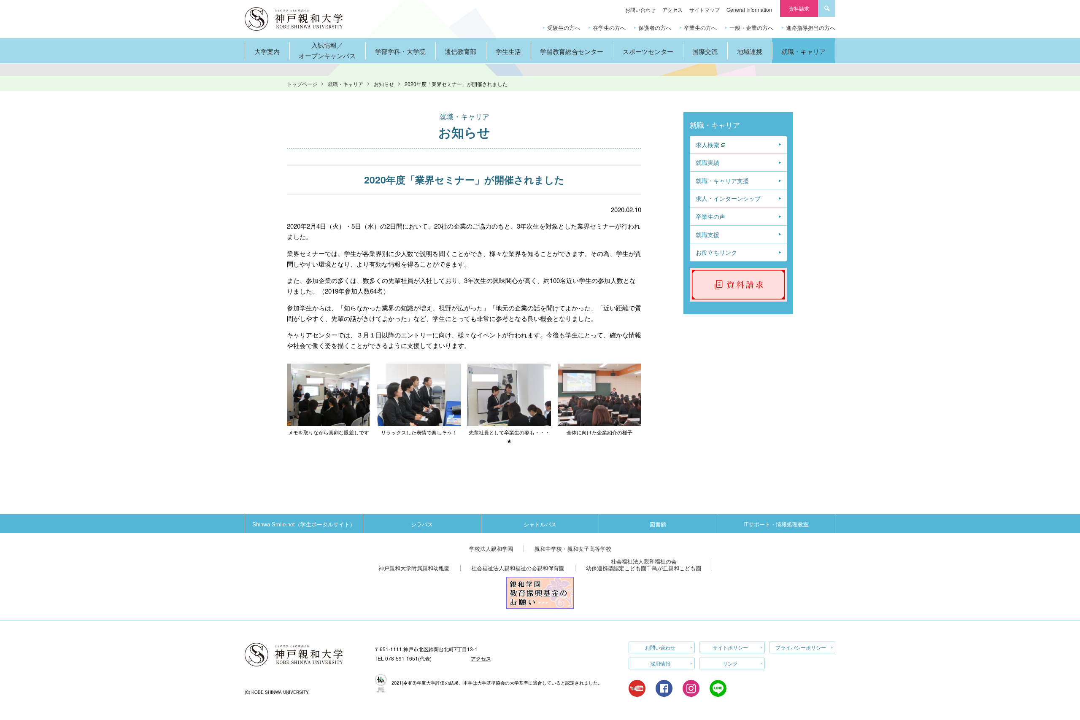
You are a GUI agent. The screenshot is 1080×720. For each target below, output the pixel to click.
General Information (749, 9)
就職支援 (707, 234)
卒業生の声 (710, 216)
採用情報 (660, 663)
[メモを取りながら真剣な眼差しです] (328, 368)
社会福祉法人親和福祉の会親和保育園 (517, 568)
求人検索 (707, 144)
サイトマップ (704, 9)
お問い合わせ (640, 9)
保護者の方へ (654, 28)
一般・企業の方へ (751, 28)
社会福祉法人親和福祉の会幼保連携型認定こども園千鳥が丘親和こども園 (643, 564)
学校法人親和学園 (491, 549)
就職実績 (707, 162)
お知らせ (384, 83)
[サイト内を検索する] (826, 8)
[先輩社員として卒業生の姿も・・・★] (509, 368)
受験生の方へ (563, 28)
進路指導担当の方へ (810, 28)
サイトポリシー (730, 647)
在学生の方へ (609, 28)
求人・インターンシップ (728, 198)
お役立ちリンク (716, 252)
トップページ (302, 83)
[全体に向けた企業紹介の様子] (599, 368)
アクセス (672, 9)
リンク (730, 663)
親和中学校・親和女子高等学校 (573, 549)
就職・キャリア (345, 83)
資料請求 (799, 8)
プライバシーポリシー (800, 647)
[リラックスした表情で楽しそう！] (418, 368)
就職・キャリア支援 (722, 180)
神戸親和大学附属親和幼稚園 (414, 568)
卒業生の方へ (700, 28)
